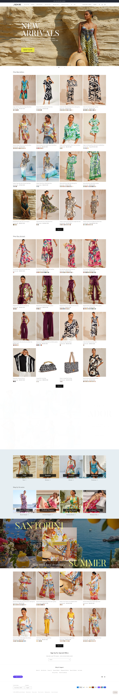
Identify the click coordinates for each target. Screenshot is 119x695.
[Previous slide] (54, 67)
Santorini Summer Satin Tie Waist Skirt (67, 637)
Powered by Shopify (21, 692)
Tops (24, 480)
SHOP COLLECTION (59, 543)
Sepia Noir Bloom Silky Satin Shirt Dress (90, 378)
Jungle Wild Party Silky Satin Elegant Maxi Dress (22, 106)
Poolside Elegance (47, 514)
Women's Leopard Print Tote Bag (66, 378)
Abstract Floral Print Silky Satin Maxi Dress (44, 106)
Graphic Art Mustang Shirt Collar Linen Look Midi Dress (93, 145)
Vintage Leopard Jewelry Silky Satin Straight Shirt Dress (70, 221)
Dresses (70, 480)
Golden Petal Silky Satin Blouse (66, 341)
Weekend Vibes (94, 514)
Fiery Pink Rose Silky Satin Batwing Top (67, 269)
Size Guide (80, 670)
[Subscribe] (69, 659)
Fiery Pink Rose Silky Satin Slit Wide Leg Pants (45, 269)
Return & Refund (73, 670)
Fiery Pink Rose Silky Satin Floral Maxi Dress (21, 269)
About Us (38, 670)
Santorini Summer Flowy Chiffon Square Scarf (91, 601)
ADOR (17, 692)
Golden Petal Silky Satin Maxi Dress (90, 341)
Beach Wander (23, 514)
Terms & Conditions (63, 672)
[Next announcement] (105, 1)
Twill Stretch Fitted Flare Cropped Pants (43, 637)
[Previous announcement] (13, 1)
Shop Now (59, 36)
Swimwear (93, 480)
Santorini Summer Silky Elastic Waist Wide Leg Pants (46, 601)
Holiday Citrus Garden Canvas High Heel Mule (68, 601)
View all (59, 229)
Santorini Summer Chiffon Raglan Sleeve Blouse (22, 637)
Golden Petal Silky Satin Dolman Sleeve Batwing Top (70, 106)
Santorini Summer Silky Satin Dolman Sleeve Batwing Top (24, 601)
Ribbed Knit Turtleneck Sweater (19, 378)
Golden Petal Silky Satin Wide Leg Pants (90, 106)
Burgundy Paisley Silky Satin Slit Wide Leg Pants (92, 305)
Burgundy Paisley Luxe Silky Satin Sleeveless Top (69, 305)
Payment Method (56, 670)
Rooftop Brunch (70, 514)
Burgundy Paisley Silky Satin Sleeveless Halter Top (22, 341)
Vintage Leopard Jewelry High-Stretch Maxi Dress (92, 221)
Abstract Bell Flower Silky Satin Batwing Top (68, 183)
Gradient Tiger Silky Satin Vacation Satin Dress (22, 183)
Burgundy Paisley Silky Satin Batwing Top (21, 305)
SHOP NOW (59, 420)
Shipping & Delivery (65, 670)
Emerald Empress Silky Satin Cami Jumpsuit (21, 221)
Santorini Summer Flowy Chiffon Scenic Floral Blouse (46, 145)
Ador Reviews (43, 670)
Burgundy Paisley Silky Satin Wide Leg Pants (44, 305)
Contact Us (50, 670)
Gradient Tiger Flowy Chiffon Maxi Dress (44, 183)
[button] (33, 4)
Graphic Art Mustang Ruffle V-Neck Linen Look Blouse (70, 145)
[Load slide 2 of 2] (59, 67)
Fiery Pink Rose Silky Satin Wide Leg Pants (91, 269)
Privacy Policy (55, 672)
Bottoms (47, 480)
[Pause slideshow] (65, 67)
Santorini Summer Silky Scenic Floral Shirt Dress (22, 145)
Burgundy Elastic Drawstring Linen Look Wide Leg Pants (47, 341)
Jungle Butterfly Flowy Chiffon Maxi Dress (44, 221)
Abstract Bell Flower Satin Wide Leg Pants (91, 183)
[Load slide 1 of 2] (57, 67)
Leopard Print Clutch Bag (41, 378)
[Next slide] (62, 67)
